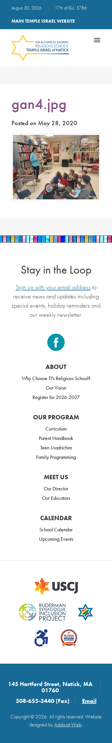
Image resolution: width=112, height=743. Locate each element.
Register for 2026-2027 (56, 397)
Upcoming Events (56, 539)
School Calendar (56, 529)
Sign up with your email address (53, 287)
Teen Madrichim (56, 447)
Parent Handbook (56, 438)
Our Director (56, 488)
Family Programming (56, 457)
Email (89, 701)
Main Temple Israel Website (43, 21)
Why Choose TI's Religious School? (56, 378)
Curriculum (56, 428)
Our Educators (56, 498)
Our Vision (56, 387)
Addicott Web (68, 724)
